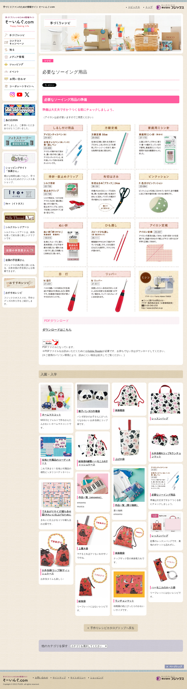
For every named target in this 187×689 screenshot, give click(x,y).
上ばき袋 (120, 459)
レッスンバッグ (160, 418)
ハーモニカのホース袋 (163, 587)
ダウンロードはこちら (57, 329)
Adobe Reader (94, 351)
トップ (148, 7)
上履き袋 (83, 548)
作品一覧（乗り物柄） (127, 505)
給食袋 (82, 601)
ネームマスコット (51, 414)
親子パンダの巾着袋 (89, 411)
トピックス (134, 7)
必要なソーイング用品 (163, 494)
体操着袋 (120, 410)
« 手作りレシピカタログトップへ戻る (110, 627)
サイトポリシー (78, 677)
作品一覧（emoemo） (91, 497)
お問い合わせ (41, 677)
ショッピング (96, 677)
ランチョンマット (124, 600)
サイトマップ (59, 677)
